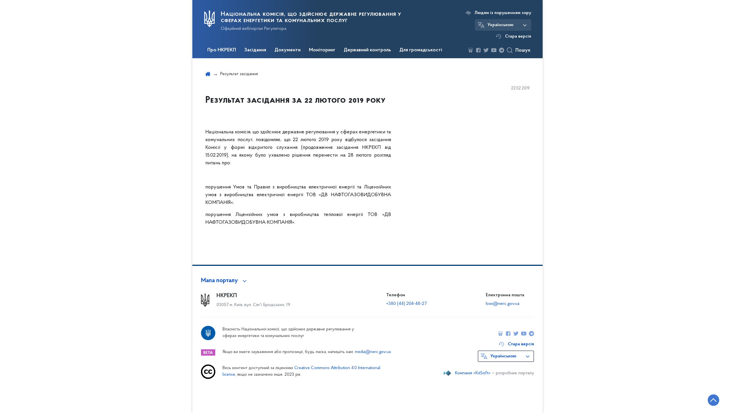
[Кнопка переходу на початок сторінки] (713, 400)
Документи (287, 50)
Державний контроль (367, 50)
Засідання (255, 50)
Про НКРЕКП (221, 50)
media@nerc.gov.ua (373, 352)
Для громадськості (420, 50)
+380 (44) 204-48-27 (406, 303)
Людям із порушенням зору (503, 13)
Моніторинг (322, 50)
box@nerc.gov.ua (502, 303)
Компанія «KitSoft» (473, 373)
